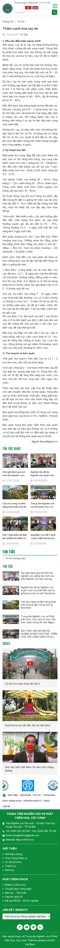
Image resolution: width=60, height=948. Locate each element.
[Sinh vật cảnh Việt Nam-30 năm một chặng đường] (30, 747)
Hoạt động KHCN (12, 801)
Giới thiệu (13, 795)
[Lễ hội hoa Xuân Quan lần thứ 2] (30, 663)
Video (6, 643)
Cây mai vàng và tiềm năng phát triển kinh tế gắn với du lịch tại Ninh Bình (14, 505)
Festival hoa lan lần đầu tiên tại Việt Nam (27, 725)
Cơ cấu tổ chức (13, 862)
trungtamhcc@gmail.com (25, 835)
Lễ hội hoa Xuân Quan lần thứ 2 (22, 683)
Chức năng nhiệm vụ (16, 858)
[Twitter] (33, 927)
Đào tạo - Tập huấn (15, 892)
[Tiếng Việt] (28, 7)
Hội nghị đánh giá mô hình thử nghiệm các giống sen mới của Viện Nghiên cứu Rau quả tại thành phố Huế (15, 474)
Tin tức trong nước (15, 558)
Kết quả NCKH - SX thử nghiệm (22, 900)
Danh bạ (9, 870)
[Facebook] (20, 927)
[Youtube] (27, 927)
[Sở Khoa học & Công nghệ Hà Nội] (19, 785)
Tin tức (21, 21)
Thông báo (49, 795)
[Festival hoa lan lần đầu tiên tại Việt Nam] (30, 705)
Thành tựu (10, 866)
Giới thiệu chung (13, 854)
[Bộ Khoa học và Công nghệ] (44, 785)
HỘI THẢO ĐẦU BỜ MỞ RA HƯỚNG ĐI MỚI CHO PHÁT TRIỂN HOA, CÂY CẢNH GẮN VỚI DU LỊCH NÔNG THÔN (15, 537)
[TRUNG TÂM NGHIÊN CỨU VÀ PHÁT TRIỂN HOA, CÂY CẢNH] (7, 8)
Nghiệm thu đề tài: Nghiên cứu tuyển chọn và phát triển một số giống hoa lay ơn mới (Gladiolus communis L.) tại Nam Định (42, 474)
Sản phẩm (25, 795)
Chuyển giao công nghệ (18, 888)
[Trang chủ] (4, 795)
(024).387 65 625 (20, 831)
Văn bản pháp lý (32, 801)
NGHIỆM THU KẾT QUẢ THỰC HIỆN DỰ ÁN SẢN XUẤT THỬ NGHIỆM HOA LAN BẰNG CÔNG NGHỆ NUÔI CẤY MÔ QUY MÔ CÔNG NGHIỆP (43, 537)
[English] (35, 7)
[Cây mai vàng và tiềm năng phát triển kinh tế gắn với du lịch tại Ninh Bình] (15, 492)
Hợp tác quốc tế (13, 896)
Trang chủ (8, 21)
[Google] (40, 927)
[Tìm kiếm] (54, 12)
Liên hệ (6, 806)
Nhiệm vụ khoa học (15, 884)
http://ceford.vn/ (25, 839)
